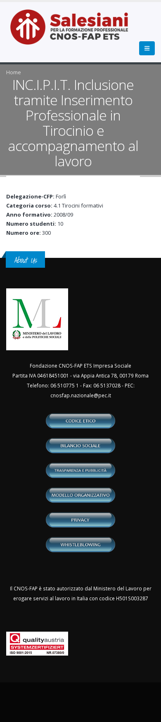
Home (13, 72)
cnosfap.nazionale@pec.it (80, 395)
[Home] (74, 31)
